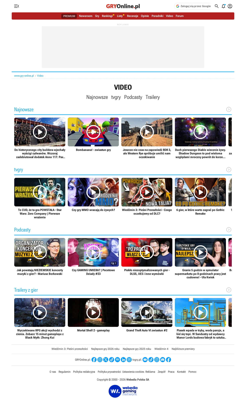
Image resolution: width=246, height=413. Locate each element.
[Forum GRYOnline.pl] (129, 359)
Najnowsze (97, 97)
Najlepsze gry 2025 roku (137, 348)
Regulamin (64, 371)
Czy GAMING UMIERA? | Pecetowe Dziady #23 (93, 257)
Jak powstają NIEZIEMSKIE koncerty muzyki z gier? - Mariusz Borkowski (39, 257)
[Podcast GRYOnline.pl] (117, 359)
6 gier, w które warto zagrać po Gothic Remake (200, 196)
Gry (97, 16)
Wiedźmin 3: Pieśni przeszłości (70, 348)
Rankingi (107, 16)
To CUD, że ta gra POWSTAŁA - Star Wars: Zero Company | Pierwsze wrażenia (39, 198)
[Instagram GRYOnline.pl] (99, 359)
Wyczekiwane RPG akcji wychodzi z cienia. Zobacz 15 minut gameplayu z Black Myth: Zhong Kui (39, 318)
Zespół (161, 371)
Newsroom (85, 16)
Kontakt (181, 371)
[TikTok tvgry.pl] (150, 359)
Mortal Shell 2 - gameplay (93, 315)
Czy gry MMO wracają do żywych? (93, 195)
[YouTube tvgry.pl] (145, 359)
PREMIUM (69, 16)
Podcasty (133, 97)
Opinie (145, 16)
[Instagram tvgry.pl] (156, 359)
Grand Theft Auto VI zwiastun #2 (146, 315)
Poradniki (157, 16)
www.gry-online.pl (24, 75)
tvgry (116, 97)
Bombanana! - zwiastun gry (93, 135)
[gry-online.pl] (123, 6)
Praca (171, 371)
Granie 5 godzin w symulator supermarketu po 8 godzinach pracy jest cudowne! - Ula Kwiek (200, 258)
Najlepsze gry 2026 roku (105, 348)
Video (169, 16)
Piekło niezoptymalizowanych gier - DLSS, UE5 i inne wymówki (146, 257)
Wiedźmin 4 (161, 348)
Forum (180, 16)
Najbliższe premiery (183, 348)
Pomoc (192, 371)
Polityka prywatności (109, 371)
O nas (53, 371)
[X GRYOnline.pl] (105, 359)
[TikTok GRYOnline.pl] (111, 359)
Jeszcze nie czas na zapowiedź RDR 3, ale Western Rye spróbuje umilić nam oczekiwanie (146, 138)
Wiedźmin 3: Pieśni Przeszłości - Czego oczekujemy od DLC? (146, 196)
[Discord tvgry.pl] (162, 359)
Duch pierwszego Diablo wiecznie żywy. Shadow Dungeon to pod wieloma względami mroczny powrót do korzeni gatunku (200, 138)
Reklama (150, 371)
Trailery (153, 97)
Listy (120, 16)
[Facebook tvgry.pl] (168, 359)
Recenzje (132, 16)
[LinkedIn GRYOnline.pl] (123, 359)
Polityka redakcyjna (84, 371)
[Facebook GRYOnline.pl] (94, 359)
